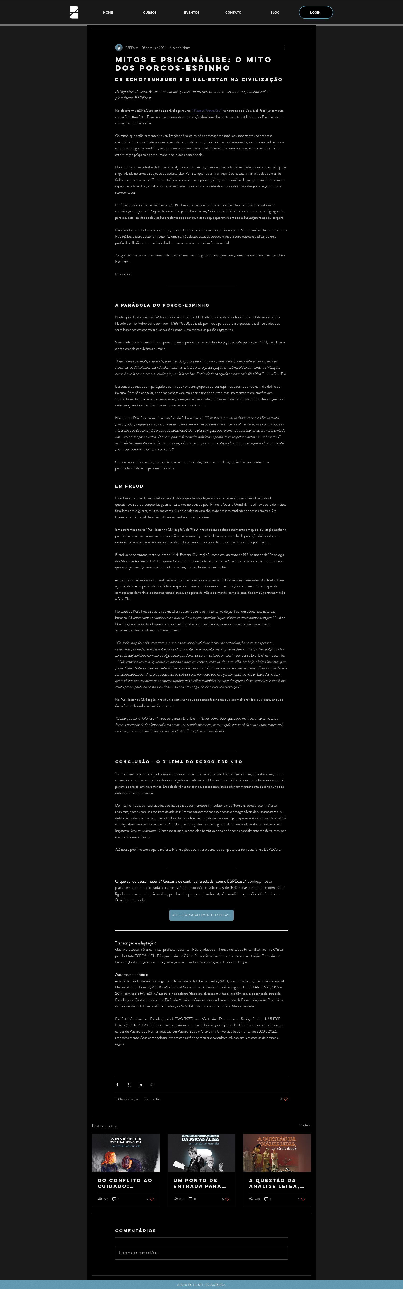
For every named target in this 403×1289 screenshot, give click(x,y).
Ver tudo (305, 1125)
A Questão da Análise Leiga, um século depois (274, 1183)
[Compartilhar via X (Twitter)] (129, 1084)
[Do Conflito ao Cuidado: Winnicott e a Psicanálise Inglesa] (126, 1153)
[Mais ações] (285, 47)
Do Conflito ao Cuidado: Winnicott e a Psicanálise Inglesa (125, 1183)
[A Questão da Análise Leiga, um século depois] (277, 1153)
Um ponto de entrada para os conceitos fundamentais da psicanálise (200, 1183)
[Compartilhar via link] (151, 1084)
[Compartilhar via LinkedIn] (140, 1084)
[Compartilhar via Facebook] (117, 1084)
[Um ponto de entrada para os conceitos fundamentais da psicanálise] (201, 1153)
